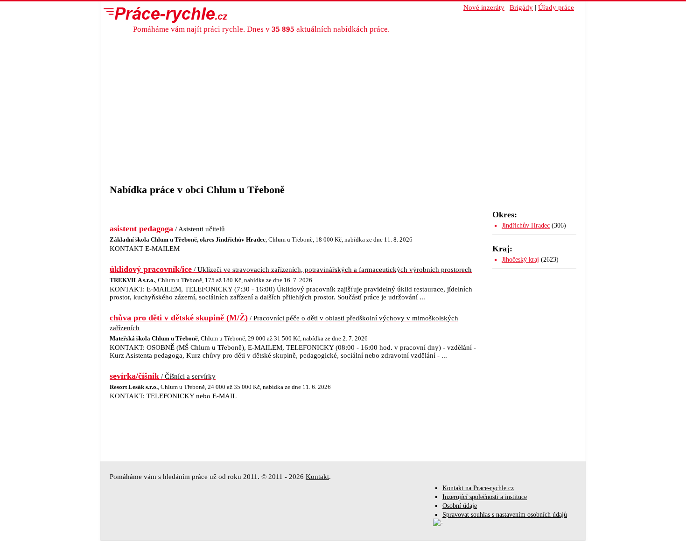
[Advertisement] (343, 114)
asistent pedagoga (167, 228)
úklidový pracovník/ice (291, 269)
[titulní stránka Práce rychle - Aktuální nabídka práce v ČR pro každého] (163, 14)
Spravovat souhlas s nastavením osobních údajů (504, 514)
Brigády (521, 7)
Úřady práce (556, 7)
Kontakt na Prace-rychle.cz (478, 488)
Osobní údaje (459, 505)
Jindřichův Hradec (526, 225)
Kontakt (317, 476)
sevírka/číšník (163, 376)
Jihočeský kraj (520, 259)
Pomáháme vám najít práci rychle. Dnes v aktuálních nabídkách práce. (261, 29)
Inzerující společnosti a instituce (484, 496)
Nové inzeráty (483, 7)
